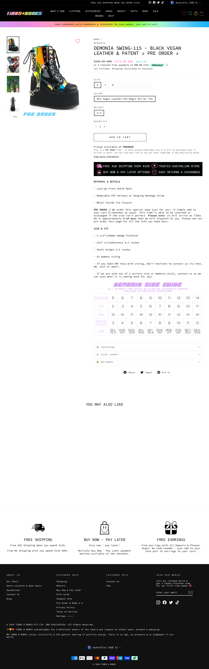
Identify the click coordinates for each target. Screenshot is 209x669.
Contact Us (13, 594)
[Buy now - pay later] (104, 527)
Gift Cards (63, 594)
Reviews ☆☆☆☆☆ (64, 616)
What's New (57, 11)
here (164, 221)
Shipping (117, 68)
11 (138, 84)
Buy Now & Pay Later (68, 590)
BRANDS (99, 15)
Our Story (12, 581)
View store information (106, 156)
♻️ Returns (104, 362)
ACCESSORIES (93, 11)
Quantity (101, 121)
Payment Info (64, 598)
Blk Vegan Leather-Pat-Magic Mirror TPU (125, 98)
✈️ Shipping (105, 347)
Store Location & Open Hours (24, 585)
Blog (9, 598)
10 (129, 84)
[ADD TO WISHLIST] (77, 41)
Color (98, 93)
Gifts (134, 11)
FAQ (108, 585)
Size (97, 79)
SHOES (109, 11)
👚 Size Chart (107, 354)
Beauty (121, 11)
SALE (155, 11)
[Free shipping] (38, 527)
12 (147, 84)
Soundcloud (13, 590)
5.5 (99, 112)
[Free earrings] (171, 527)
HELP (111, 15)
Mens (145, 11)
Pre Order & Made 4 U (69, 603)
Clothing (74, 11)
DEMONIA (100, 43)
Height (99, 107)
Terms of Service (66, 611)
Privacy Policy (65, 607)
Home (96, 39)
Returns (61, 585)
